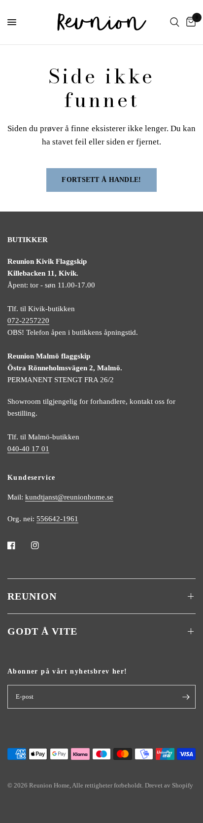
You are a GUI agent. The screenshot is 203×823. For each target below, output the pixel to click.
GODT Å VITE (42, 631)
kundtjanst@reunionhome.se (69, 497)
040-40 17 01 (28, 449)
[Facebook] (18, 545)
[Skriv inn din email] (186, 697)
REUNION (32, 596)
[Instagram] (42, 545)
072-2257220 (28, 320)
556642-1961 (57, 519)
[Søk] (175, 22)
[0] (189, 22)
